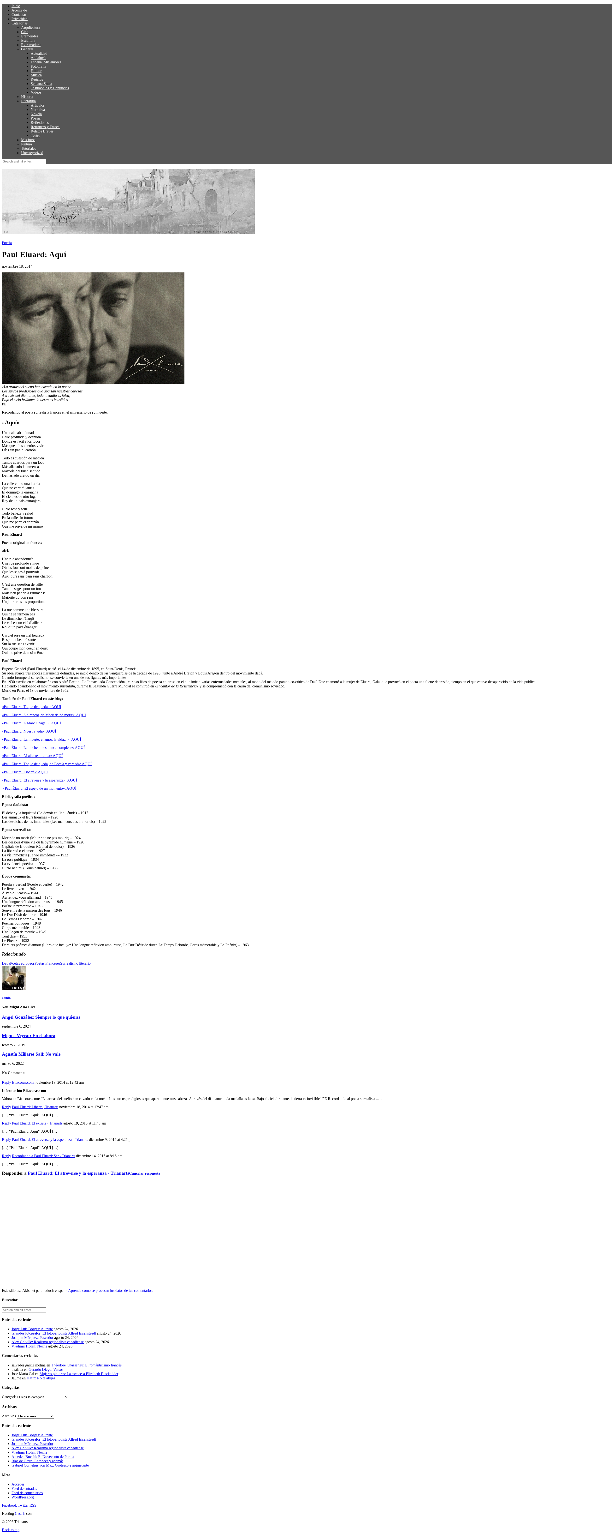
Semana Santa (41, 84)
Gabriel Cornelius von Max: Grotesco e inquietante (50, 1465)
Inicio (16, 6)
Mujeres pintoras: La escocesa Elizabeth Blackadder (79, 1374)
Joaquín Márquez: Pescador (32, 1337)
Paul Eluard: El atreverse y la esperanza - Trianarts (50, 1139)
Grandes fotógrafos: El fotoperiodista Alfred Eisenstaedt (54, 1333)
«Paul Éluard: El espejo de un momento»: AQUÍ (39, 788)
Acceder (18, 1484)
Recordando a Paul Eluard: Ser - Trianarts (43, 1156)
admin (6, 997)
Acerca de (19, 10)
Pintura (26, 144)
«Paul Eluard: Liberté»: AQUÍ (25, 772)
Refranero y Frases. (45, 127)
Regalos (37, 79)
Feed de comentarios (27, 1493)
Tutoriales (28, 148)
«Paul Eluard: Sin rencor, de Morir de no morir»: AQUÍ (44, 715)
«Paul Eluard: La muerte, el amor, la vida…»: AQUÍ (41, 739)
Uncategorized (32, 153)
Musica (36, 75)
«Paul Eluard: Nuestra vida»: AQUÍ (29, 731)
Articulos (38, 105)
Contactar (19, 14)
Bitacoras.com (23, 1082)
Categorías (20, 23)
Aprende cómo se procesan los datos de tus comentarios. (110, 1290)
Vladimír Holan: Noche (29, 1346)
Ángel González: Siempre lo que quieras (41, 1017)
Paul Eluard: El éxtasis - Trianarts (37, 1123)
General (27, 49)
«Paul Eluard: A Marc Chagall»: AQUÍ (31, 723)
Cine (24, 32)
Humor (36, 71)
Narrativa (38, 110)
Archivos (9, 1416)
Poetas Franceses (47, 963)
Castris (20, 1513)
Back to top (10, 1530)
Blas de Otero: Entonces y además (37, 1461)
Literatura (28, 101)
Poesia (36, 118)
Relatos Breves (42, 131)
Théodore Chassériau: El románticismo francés (86, 1365)
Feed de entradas (24, 1488)
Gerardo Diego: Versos (46, 1369)
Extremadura (31, 45)
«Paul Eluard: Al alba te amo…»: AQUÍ (32, 756)
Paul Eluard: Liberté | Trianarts (35, 1107)
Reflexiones (40, 122)
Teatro (35, 135)
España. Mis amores (46, 62)
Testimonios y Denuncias (50, 88)
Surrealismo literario (75, 963)
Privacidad (20, 19)
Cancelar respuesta (144, 1173)
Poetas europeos (22, 963)
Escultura (28, 40)
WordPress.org (23, 1497)
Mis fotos (28, 140)
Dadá (6, 963)
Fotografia (38, 66)
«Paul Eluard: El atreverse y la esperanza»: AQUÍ (39, 780)
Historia (27, 97)
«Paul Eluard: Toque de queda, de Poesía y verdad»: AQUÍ (47, 764)
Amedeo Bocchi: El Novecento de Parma (43, 1457)
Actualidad (39, 53)
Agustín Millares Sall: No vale (31, 1054)
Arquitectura (30, 27)
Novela (36, 114)
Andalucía (38, 58)
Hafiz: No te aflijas (41, 1378)
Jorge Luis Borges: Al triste (32, 1329)
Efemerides (29, 36)
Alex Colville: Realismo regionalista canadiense (48, 1342)
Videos (36, 92)
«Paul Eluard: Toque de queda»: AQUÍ (31, 707)
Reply (6, 1082)
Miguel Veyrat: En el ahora (28, 1035)
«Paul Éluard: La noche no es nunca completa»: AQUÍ (43, 748)
